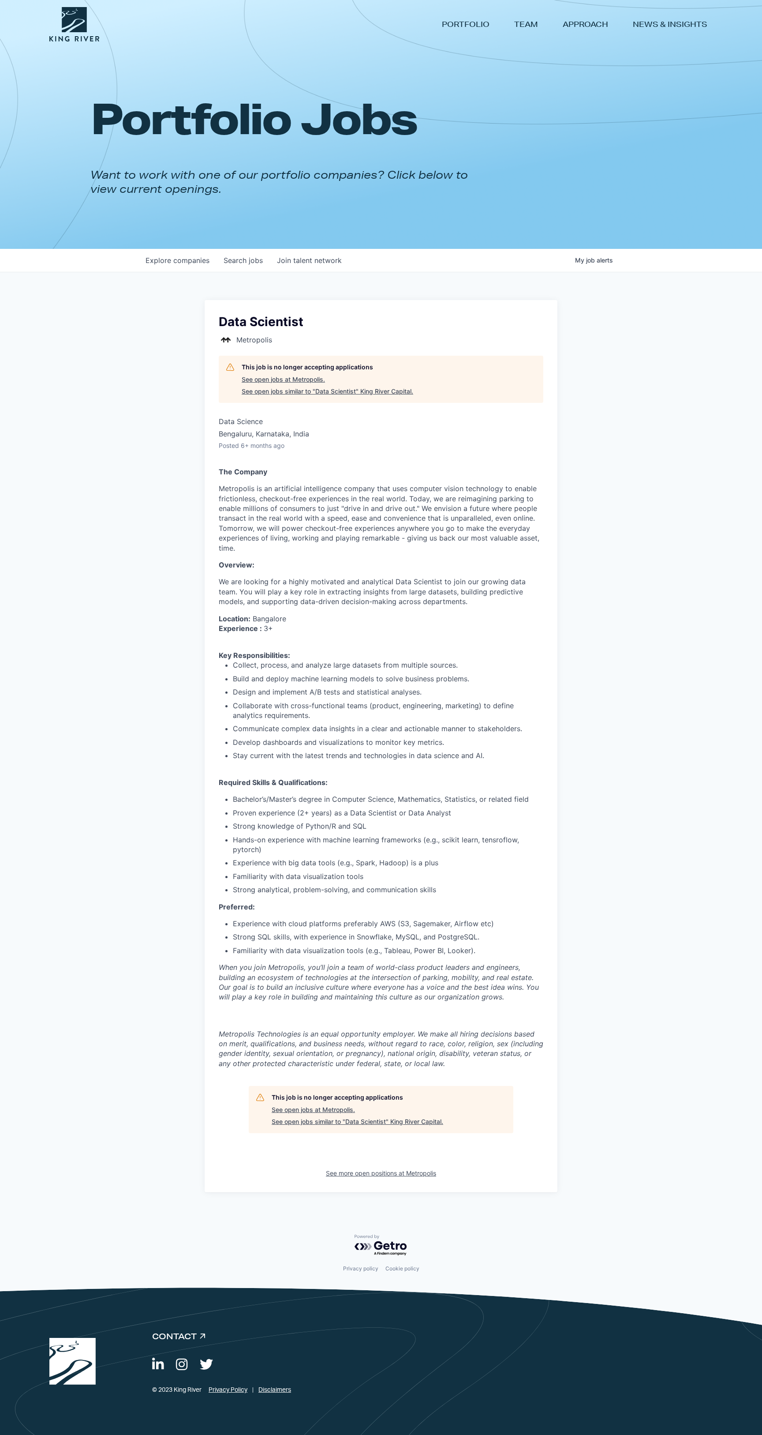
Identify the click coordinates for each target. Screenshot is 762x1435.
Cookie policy (402, 1268)
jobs (243, 260)
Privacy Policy (228, 1390)
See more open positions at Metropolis (381, 1173)
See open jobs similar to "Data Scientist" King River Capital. (327, 391)
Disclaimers (274, 1390)
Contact (174, 1336)
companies (177, 260)
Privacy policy (360, 1268)
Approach (585, 24)
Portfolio (465, 24)
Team (526, 24)
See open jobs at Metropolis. (283, 379)
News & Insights (670, 24)
